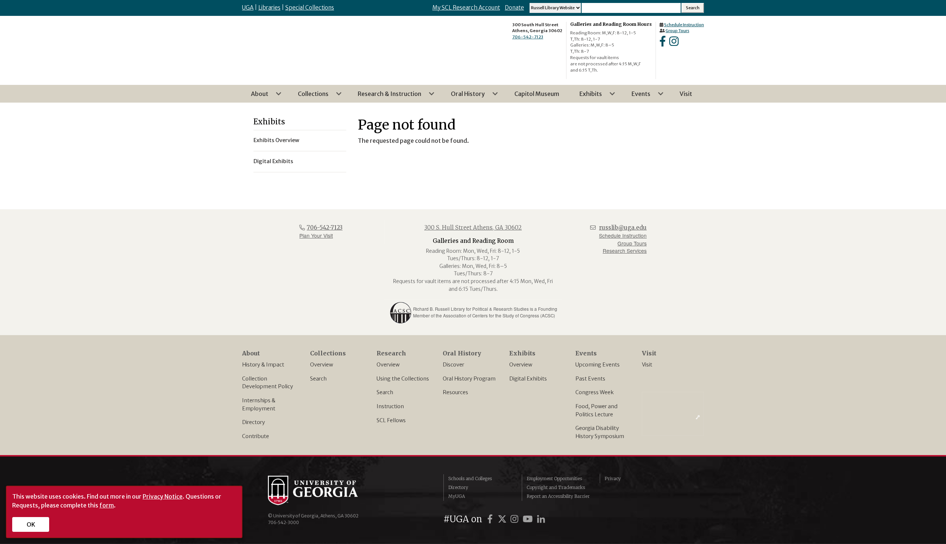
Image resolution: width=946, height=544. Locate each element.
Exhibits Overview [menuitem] (276, 140)
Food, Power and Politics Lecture (596, 410)
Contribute (255, 436)
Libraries (269, 7)
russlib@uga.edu (623, 227)
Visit (647, 364)
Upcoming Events (597, 364)
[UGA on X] (503, 519)
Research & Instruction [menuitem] (385, 96)
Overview (321, 364)
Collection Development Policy (267, 382)
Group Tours (677, 30)
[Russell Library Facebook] (663, 43)
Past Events (590, 378)
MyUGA (456, 496)
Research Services (625, 250)
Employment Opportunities (554, 478)
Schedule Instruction (684, 24)
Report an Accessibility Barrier (558, 496)
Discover (453, 364)
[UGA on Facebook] (491, 519)
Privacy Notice (163, 496)
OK (31, 524)
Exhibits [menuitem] (586, 96)
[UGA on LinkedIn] (541, 519)
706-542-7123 (527, 36)
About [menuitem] (255, 96)
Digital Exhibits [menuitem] (273, 161)
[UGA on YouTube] (528, 519)
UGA (247, 7)
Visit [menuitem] (686, 93)
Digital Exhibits (528, 378)
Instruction (390, 406)
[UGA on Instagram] (515, 519)
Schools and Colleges (470, 478)
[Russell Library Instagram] (673, 43)
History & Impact (263, 364)
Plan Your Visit (316, 235)
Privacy (613, 478)
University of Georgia (323, 490)
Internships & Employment (258, 404)
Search (318, 378)
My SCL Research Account (466, 7)
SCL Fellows (391, 420)
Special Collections (309, 7)
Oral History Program (469, 378)
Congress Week (594, 392)
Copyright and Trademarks (556, 487)
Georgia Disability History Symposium (599, 432)
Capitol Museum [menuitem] (536, 93)
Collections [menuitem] (309, 96)
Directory (253, 422)
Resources (455, 392)
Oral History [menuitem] (463, 96)
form (106, 505)
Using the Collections (403, 378)
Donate (514, 7)
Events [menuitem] (636, 96)
